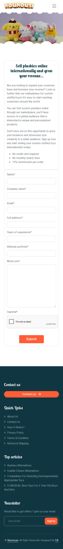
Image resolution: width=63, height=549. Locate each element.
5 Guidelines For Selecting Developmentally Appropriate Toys (31, 478)
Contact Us (13, 422)
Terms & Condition (18, 438)
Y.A (56, 540)
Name (11, 175)
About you (13, 261)
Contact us (29, 394)
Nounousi (12, 540)
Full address (15, 218)
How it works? (16, 427)
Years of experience (19, 232)
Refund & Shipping (18, 443)
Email (10, 203)
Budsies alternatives (19, 465)
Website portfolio (17, 247)
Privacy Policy (15, 433)
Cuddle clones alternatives (23, 471)
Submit (31, 339)
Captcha (12, 312)
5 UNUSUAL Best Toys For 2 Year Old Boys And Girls (31, 488)
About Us (12, 417)
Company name (16, 189)
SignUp (51, 521)
